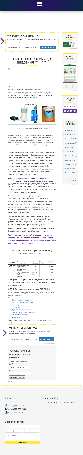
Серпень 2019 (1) (70, 164)
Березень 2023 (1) (70, 143)
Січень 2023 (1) (69, 151)
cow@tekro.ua (20, 412)
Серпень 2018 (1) (70, 181)
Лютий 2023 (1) (69, 147)
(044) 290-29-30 (19, 405)
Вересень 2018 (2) (69, 175)
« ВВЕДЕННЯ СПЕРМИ (30, 320)
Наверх (10, 381)
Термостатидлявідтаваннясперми (23, 302)
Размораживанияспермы (20, 314)
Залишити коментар (34, 89)
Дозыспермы (16, 317)
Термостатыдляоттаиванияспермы (23, 312)
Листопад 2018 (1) (70, 168)
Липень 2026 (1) (70, 130)
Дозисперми (16, 307)
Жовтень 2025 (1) (70, 139)
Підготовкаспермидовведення (21, 300)
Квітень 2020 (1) (69, 160)
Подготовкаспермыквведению (21, 310)
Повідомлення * (14, 358)
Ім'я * (11, 364)
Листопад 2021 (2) (70, 156)
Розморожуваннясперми (20, 305)
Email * (11, 370)
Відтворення (19, 295)
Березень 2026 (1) (70, 134)
